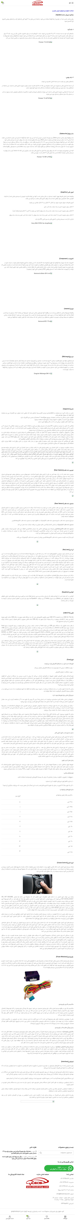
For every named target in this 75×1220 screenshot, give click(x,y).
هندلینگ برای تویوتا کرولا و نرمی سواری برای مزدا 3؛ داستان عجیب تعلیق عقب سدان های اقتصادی (19, 1152)
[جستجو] (40, 1153)
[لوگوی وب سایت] (37, 3)
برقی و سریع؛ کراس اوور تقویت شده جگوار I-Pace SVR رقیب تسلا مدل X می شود (19, 1158)
